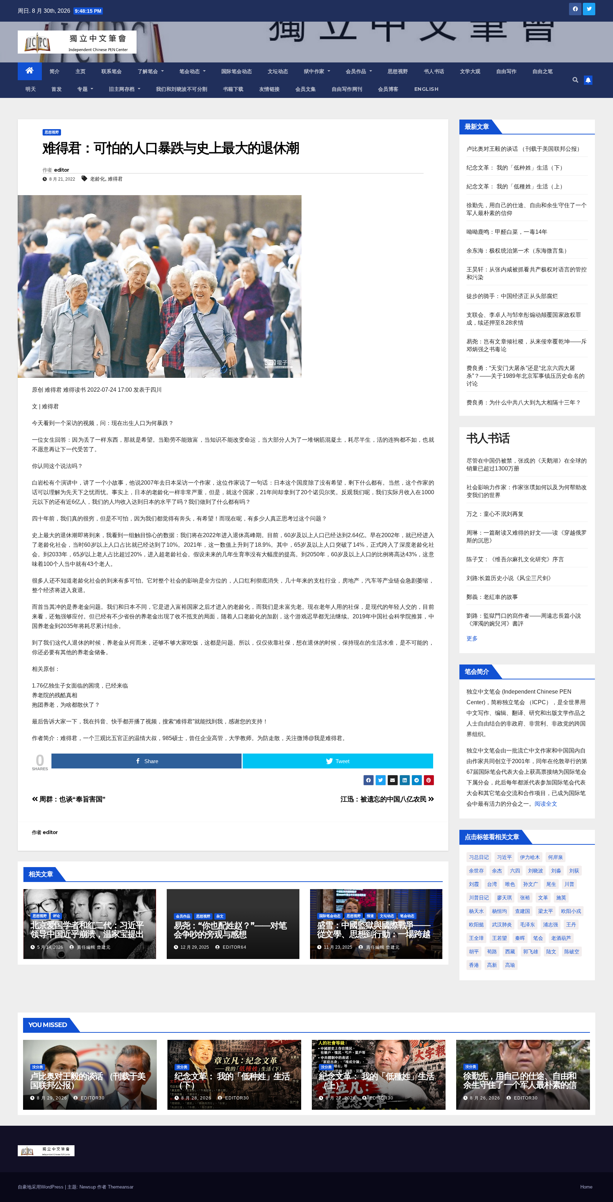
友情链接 (269, 89)
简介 (55, 71)
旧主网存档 (122, 89)
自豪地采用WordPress (41, 1187)
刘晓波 (535, 870)
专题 (83, 89)
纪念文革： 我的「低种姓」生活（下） (516, 168)
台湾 (492, 884)
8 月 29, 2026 (52, 1098)
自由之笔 (542, 71)
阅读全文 (546, 804)
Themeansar (120, 1187)
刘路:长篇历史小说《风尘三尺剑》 (510, 578)
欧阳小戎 (571, 911)
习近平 (504, 857)
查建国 (522, 911)
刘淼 (556, 870)
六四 (515, 870)
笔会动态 (191, 71)
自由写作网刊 (347, 89)
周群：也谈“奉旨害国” (72, 799)
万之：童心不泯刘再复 (495, 514)
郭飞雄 (530, 951)
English (426, 89)
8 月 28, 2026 (196, 1098)
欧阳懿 (476, 924)
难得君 (115, 179)
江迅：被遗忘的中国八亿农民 (384, 799)
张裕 (525, 897)
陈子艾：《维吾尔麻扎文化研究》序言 (515, 559)
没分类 (37, 1067)
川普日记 (479, 897)
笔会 (538, 938)
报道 (370, 916)
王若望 (499, 938)
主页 (81, 71)
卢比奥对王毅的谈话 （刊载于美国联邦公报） (524, 149)
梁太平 (545, 911)
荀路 (492, 951)
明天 (31, 89)
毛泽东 (527, 924)
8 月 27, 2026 (341, 1098)
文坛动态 (278, 71)
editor (61, 170)
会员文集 (306, 89)
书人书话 (434, 71)
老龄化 (97, 179)
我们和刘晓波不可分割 (182, 89)
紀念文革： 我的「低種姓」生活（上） (516, 186)
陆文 (551, 951)
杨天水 (476, 911)
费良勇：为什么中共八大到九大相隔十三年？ (523, 402)
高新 (492, 965)
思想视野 (398, 71)
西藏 (510, 951)
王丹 (571, 924)
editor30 (92, 1098)
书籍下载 (233, 89)
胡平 (474, 951)
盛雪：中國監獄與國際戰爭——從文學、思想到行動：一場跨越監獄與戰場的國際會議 (373, 934)
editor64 (234, 947)
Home (586, 1187)
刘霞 (474, 884)
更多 (472, 638)
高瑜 (510, 965)
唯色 (510, 884)
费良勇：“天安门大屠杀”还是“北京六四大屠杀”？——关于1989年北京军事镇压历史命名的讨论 (525, 376)
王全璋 (476, 938)
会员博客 (388, 89)
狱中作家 (315, 71)
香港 (474, 965)
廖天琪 (504, 897)
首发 (56, 89)
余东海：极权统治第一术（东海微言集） (518, 251)
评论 (56, 916)
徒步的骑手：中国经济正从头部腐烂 (512, 296)
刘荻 (574, 870)
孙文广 (530, 884)
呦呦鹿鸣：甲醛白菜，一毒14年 (507, 232)
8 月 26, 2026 (485, 1098)
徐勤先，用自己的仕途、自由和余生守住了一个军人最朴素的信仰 (519, 1085)
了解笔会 (149, 71)
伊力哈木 (530, 857)
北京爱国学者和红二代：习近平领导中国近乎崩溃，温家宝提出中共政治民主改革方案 (87, 934)
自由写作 (506, 71)
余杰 (497, 870)
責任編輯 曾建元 (93, 947)
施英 (561, 897)
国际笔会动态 (236, 71)
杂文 (219, 916)
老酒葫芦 (561, 938)
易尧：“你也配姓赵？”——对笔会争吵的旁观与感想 (230, 929)
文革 (543, 897)
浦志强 (550, 924)
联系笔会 (111, 71)
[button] (575, 80)
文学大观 (470, 71)
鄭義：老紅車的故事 (492, 597)
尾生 (551, 884)
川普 (569, 884)
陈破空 (571, 951)
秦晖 (520, 938)
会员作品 (357, 71)
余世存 (476, 870)
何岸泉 (555, 857)
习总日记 (479, 857)
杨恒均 (499, 911)
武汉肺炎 (502, 924)
